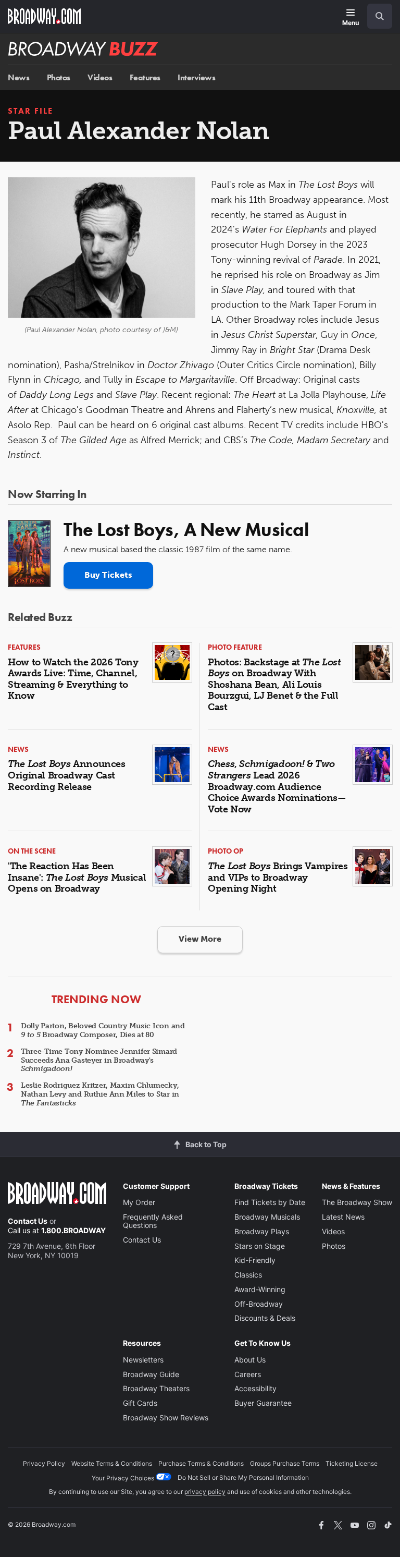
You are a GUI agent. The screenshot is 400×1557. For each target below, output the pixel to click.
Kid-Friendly (255, 1260)
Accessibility (255, 1388)
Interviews (196, 77)
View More (200, 939)
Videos (100, 77)
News (18, 77)
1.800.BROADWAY (73, 1230)
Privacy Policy (44, 1463)
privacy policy (205, 1491)
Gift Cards (140, 1402)
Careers (247, 1374)
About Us (250, 1359)
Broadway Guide (151, 1374)
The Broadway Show (357, 1202)
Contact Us (27, 1221)
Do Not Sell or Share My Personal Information (243, 1477)
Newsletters (143, 1359)
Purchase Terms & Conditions (201, 1463)
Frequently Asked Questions (153, 1221)
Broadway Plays (261, 1231)
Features (145, 77)
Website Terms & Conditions (111, 1463)
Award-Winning (259, 1289)
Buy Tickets (108, 575)
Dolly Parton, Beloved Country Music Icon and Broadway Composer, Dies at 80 (103, 1030)
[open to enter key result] (379, 16)
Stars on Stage (259, 1246)
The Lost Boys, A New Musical (186, 530)
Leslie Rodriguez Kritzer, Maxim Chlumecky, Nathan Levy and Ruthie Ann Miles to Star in (100, 1094)
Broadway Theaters (156, 1388)
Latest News (343, 1216)
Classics (248, 1274)
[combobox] (375, 16)
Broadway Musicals (267, 1216)
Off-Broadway (258, 1303)
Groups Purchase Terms (284, 1463)
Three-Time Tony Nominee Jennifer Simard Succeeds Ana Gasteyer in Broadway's (99, 1060)
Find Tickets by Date (269, 1202)
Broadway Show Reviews (165, 1417)
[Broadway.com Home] (44, 16)
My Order (139, 1202)
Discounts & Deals (264, 1317)
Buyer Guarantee (263, 1402)
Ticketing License (352, 1463)
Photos (58, 77)
